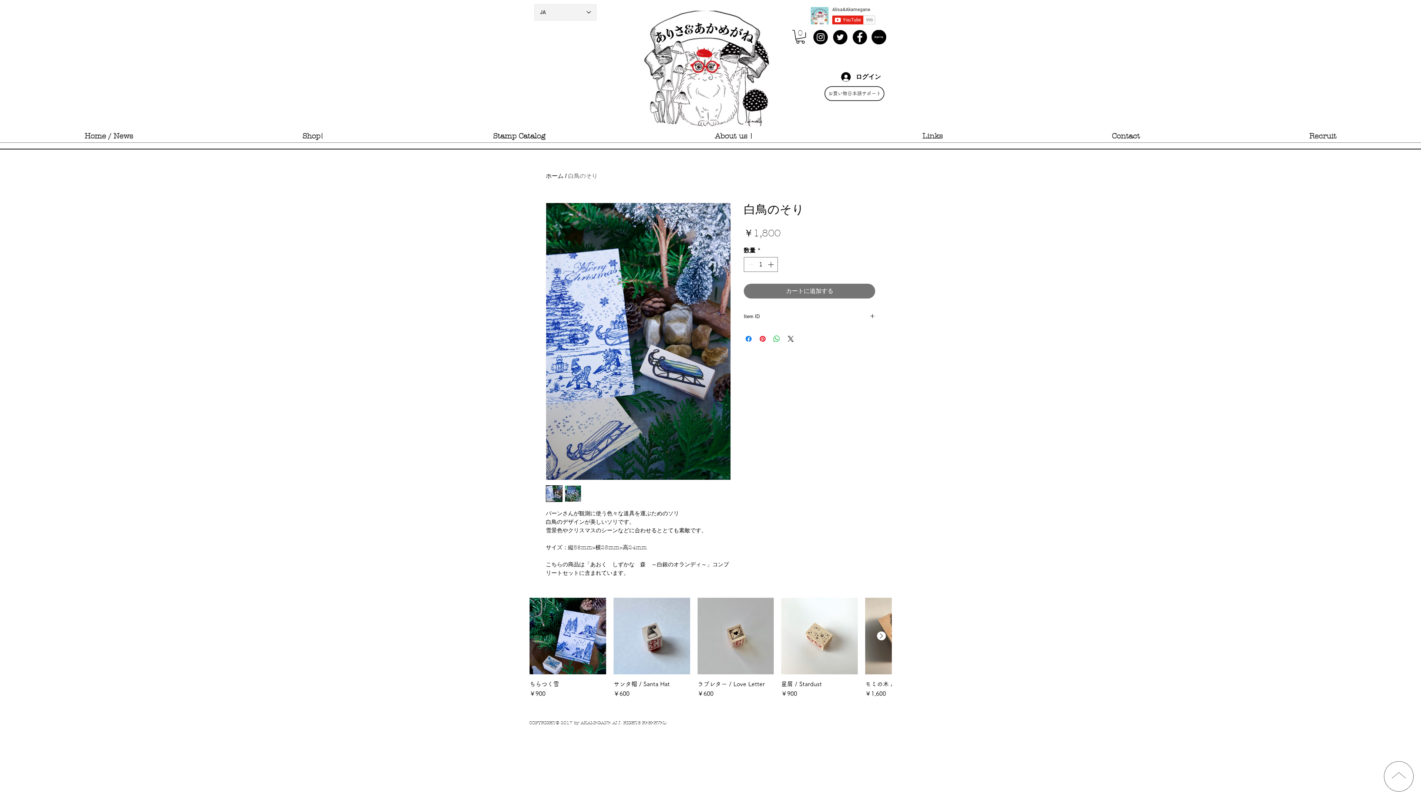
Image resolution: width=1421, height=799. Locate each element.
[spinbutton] (760, 264)
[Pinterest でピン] (762, 338)
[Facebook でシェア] (748, 338)
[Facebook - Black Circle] (860, 37)
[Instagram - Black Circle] (820, 37)
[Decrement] (750, 264)
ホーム (555, 176)
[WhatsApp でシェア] (776, 338)
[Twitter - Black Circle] (840, 37)
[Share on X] (790, 338)
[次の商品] (881, 635)
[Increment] (771, 264)
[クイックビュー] (568, 636)
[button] (800, 37)
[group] (710, 651)
